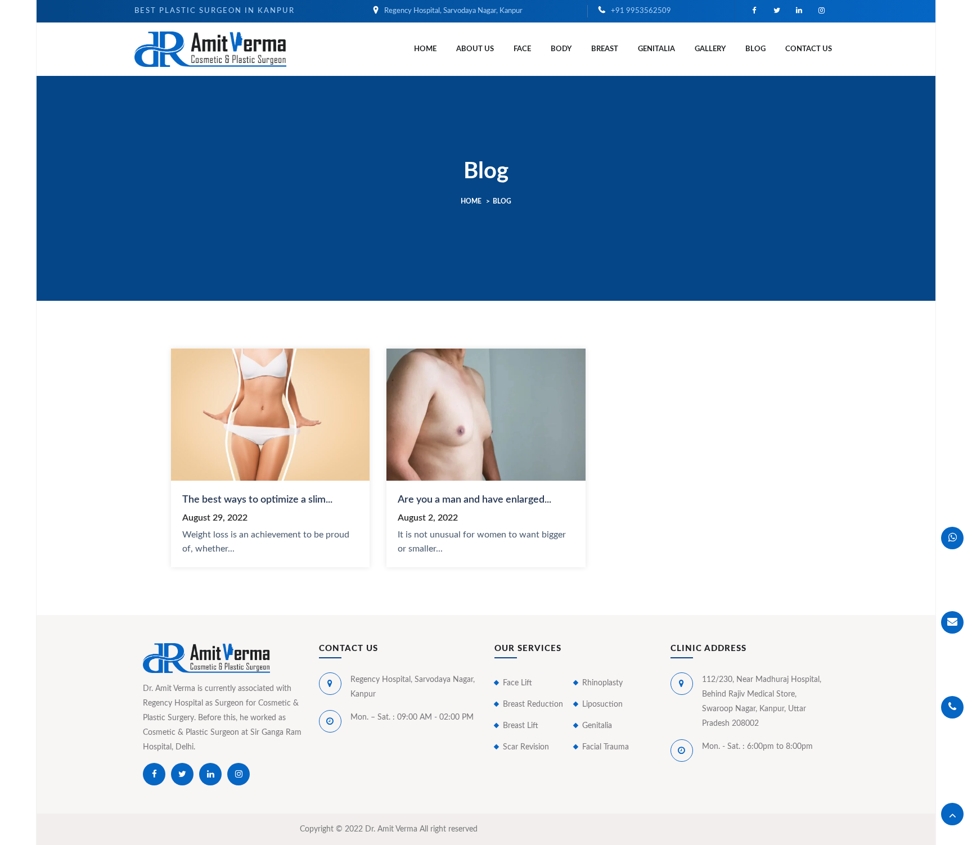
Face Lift (517, 683)
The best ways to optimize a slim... (257, 500)
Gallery (710, 49)
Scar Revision (526, 747)
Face (522, 49)
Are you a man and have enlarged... (474, 500)
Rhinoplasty (602, 683)
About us (475, 49)
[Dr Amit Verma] (210, 48)
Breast (604, 49)
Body (561, 49)
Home (425, 49)
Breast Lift (520, 726)
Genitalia (656, 49)
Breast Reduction (533, 704)
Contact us (808, 49)
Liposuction (602, 704)
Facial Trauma (605, 747)
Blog (755, 49)
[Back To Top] (952, 814)
